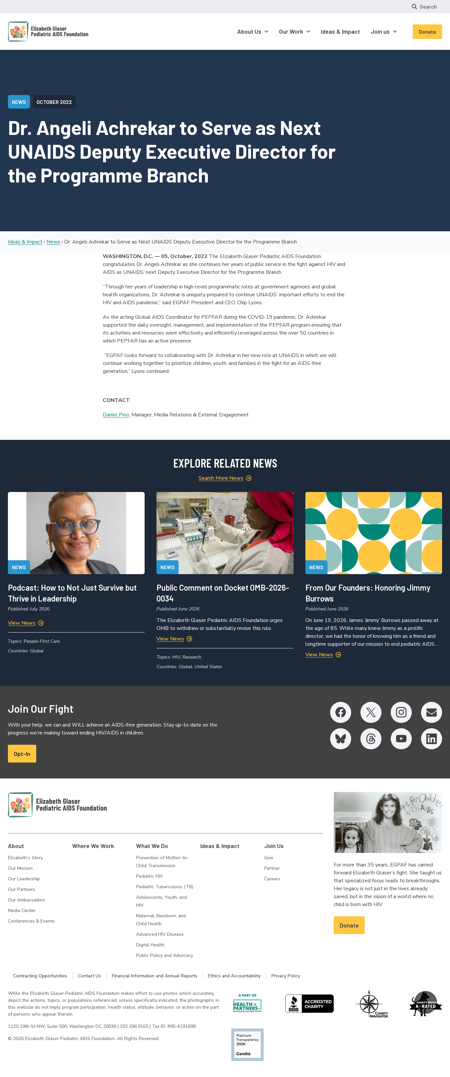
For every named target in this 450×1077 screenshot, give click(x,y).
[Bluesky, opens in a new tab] (340, 738)
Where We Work (93, 845)
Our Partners (21, 889)
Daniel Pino (116, 414)
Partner (272, 868)
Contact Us (89, 976)
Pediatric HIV (149, 876)
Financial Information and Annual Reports (154, 976)
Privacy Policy (285, 976)
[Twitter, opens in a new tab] (370, 712)
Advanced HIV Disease (159, 934)
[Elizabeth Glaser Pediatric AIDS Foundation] (57, 805)
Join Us (274, 845)
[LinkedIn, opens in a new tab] (431, 738)
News (53, 241)
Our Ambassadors (26, 900)
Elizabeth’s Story (25, 858)
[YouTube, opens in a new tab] (401, 738)
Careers (272, 879)
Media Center (22, 910)
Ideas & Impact (25, 241)
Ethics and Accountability (234, 976)
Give (268, 858)
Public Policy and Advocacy (164, 955)
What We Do (152, 845)
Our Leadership (24, 879)
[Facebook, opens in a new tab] (340, 712)
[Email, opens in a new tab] (431, 712)
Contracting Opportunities (40, 976)
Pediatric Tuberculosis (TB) (164, 887)
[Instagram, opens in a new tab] (401, 712)
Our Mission (20, 868)
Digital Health (150, 945)
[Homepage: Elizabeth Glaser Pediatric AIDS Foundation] (31, 31)
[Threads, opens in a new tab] (370, 738)
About (16, 845)
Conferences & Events (31, 921)
